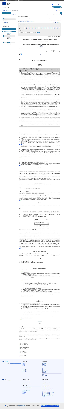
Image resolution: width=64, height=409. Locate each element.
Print (60, 10)
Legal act (9, 44)
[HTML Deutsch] (30, 27)
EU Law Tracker (44, 375)
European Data (44, 368)
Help (57, 10)
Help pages (23, 363)
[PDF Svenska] (59, 28)
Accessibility (24, 370)
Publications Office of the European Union (15, 363)
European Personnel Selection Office (47, 394)
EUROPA (4, 10)
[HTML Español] (26, 27)
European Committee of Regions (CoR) (47, 389)
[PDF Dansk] (29, 28)
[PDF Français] (36, 28)
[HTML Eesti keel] (32, 27)
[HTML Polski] (50, 27)
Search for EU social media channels (27, 387)
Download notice (6, 25)
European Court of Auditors (46, 386)
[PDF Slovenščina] (56, 28)
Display (39, 32)
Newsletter (43, 364)
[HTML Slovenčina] (55, 27)
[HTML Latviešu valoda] (42, 27)
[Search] (61, 13)
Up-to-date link (6, 22)
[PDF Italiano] (41, 28)
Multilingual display (22, 30)
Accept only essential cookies (54, 405)
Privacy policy (24, 391)
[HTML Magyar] (45, 27)
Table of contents (6, 29)
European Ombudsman (45, 391)
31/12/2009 (9, 33)
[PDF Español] (26, 28)
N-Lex (43, 374)
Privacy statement (24, 371)
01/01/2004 (9, 37)
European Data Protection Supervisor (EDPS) (48, 392)
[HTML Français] (36, 27)
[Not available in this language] (24, 27)
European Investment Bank (46, 390)
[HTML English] (35, 27)
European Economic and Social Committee (48, 388)
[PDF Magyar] (45, 28)
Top (19, 356)
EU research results (45, 370)
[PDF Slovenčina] (55, 28)
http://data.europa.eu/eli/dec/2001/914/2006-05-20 (26, 21)
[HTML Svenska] (59, 27)
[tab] (39, 24)
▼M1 (20, 144)
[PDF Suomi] (58, 28)
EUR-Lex (5, 7)
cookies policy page (21, 405)
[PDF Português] (52, 28)
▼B (19, 165)
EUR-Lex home (7, 10)
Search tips (14, 14)
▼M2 (20, 200)
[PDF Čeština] (27, 28)
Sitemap (23, 365)
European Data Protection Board (46, 393)
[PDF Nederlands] (49, 28)
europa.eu (8, 380)
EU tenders (43, 369)
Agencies (43, 396)
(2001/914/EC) (41, 46)
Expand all (55, 22)
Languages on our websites (26, 390)
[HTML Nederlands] (49, 27)
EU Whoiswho (44, 371)
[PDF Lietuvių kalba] (44, 28)
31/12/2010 (9, 38)
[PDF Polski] (50, 28)
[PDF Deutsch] (30, 28)
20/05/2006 (9, 42)
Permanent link (6, 23)
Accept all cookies (44, 405)
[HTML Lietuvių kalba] (44, 27)
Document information (6, 20)
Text (4, 18)
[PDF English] (35, 28)
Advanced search (59, 14)
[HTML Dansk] (29, 27)
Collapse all (58, 22)
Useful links (44, 365)
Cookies (23, 393)
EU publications (44, 372)
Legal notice (24, 368)
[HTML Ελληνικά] (33, 27)
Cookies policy (24, 369)
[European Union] (4, 379)
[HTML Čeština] (27, 27)
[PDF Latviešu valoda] (42, 28)
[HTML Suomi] (58, 27)
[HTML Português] (52, 27)
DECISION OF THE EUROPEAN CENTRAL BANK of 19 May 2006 (32, 54)
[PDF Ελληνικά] (33, 28)
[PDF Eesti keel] (32, 28)
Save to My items (6, 26)
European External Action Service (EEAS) (47, 387)
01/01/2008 (9, 34)
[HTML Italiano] (41, 27)
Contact (23, 364)
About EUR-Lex (44, 363)
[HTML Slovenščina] (56, 27)
